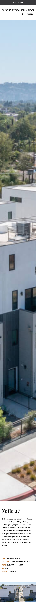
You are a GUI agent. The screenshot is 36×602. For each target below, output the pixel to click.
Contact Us (28, 14)
